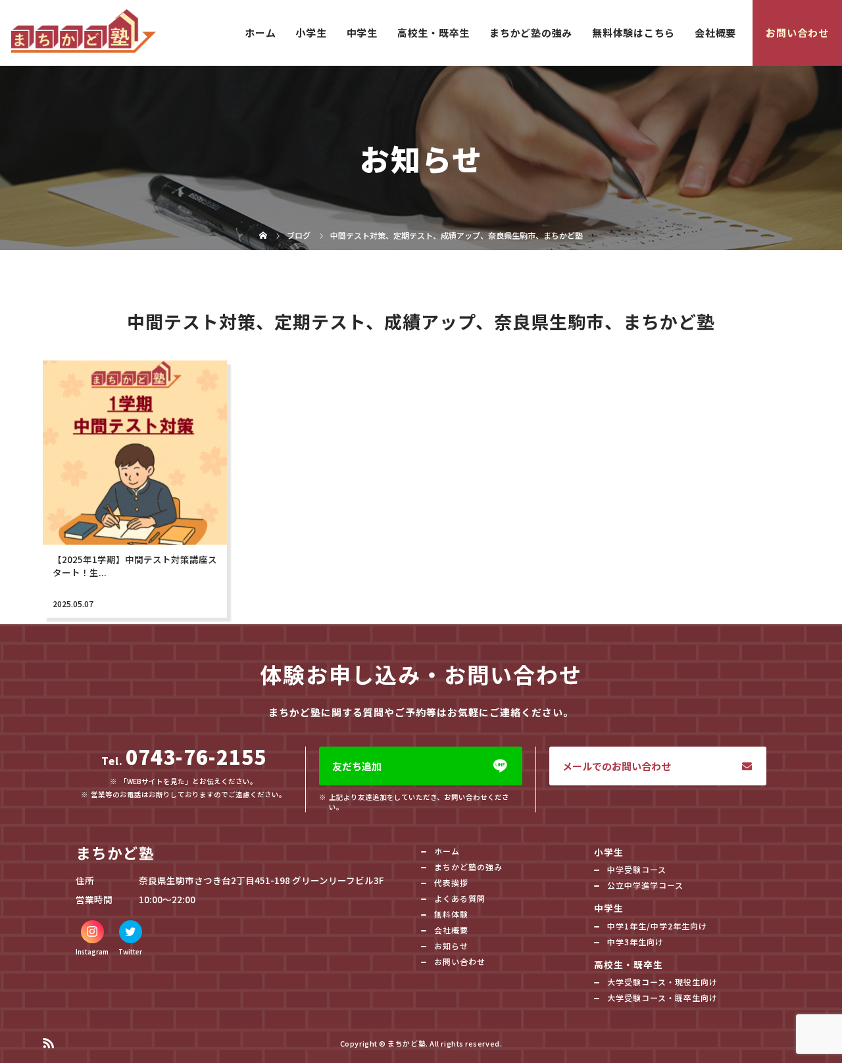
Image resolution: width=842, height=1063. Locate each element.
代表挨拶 (451, 882)
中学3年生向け (635, 941)
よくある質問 (459, 898)
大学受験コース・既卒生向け (662, 997)
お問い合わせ (797, 32)
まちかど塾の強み (530, 32)
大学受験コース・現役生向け (662, 981)
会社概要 (715, 32)
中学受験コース (636, 869)
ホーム (260, 32)
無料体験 (451, 914)
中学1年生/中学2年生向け (657, 925)
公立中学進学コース (645, 885)
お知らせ (451, 945)
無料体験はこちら (633, 32)
